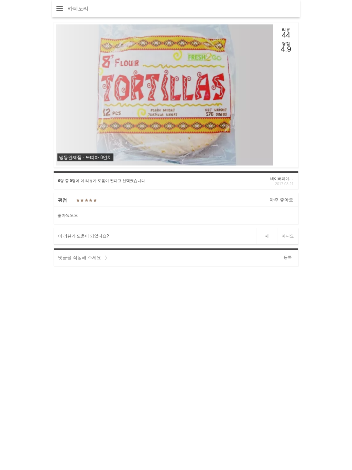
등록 (288, 257)
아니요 (288, 236)
